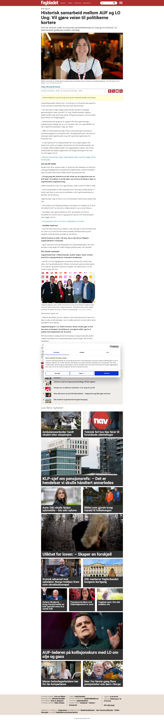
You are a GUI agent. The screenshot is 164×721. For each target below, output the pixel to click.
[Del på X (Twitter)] (113, 91)
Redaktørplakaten (88, 710)
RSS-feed (110, 705)
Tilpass (81, 373)
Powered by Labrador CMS (82, 718)
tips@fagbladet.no (91, 698)
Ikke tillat (57, 373)
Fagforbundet (80, 696)
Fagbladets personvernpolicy (67, 712)
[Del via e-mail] (117, 91)
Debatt (70, 3)
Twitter (92, 703)
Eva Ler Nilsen (59, 696)
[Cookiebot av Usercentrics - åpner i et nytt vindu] (111, 346)
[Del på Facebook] (109, 91)
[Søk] (114, 3)
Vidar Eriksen (59, 703)
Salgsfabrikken (82, 701)
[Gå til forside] (49, 3)
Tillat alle (106, 373)
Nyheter (63, 3)
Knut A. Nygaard (57, 701)
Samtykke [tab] (56, 352)
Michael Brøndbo (58, 698)
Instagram (73, 705)
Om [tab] (108, 352)
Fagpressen (62, 710)
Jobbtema (77, 3)
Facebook (83, 703)
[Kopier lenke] (121, 91)
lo (42, 363)
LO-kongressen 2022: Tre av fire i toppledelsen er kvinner (63, 221)
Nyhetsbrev (87, 3)
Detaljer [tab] (82, 352)
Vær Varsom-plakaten (104, 710)
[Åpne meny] (121, 3)
